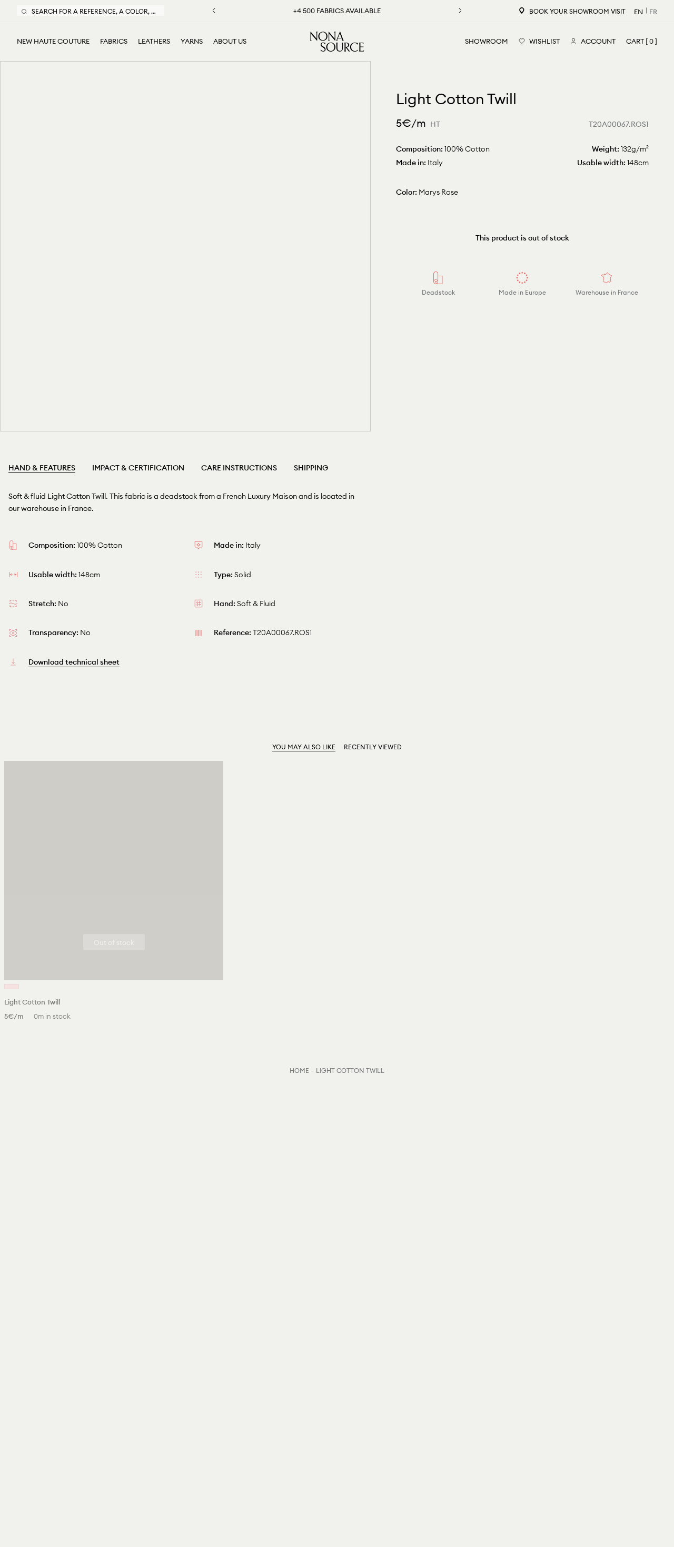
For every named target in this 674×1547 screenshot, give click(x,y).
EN (638, 11)
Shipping (311, 468)
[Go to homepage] (337, 42)
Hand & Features (41, 468)
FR (653, 11)
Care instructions (239, 468)
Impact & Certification (138, 468)
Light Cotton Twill (350, 1070)
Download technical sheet (74, 662)
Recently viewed (373, 747)
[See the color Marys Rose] (11, 986)
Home (299, 1070)
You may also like (303, 747)
